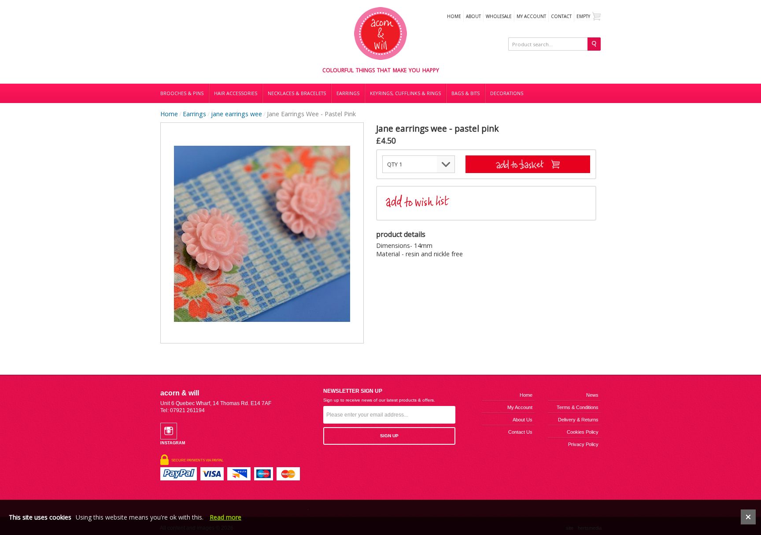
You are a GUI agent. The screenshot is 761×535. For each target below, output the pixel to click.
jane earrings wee (236, 114)
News (592, 395)
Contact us (520, 432)
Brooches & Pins (181, 93)
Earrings (347, 93)
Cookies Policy (582, 432)
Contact (561, 16)
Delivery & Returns (578, 419)
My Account (531, 16)
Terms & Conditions (577, 407)
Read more (225, 517)
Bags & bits (465, 93)
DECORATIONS (506, 93)
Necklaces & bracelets (297, 93)
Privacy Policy (583, 444)
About (473, 16)
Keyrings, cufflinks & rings (405, 93)
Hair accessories (235, 93)
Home (454, 16)
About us (522, 419)
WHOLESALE (499, 16)
